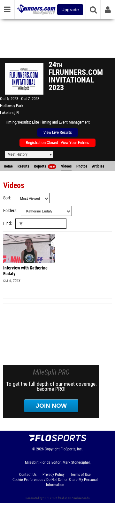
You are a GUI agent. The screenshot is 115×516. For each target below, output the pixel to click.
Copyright (52, 449)
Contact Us (27, 474)
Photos (81, 166)
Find (7, 223)
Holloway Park (11, 105)
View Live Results (57, 132)
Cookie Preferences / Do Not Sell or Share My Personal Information (55, 482)
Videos (66, 166)
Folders (9, 210)
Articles (98, 166)
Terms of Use (81, 474)
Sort (6, 198)
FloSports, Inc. (72, 449)
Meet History (17, 154)
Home (8, 166)
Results (23, 166)
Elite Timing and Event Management (61, 122)
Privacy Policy (53, 474)
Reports (44, 166)
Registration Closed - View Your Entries (57, 142)
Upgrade (70, 9)
